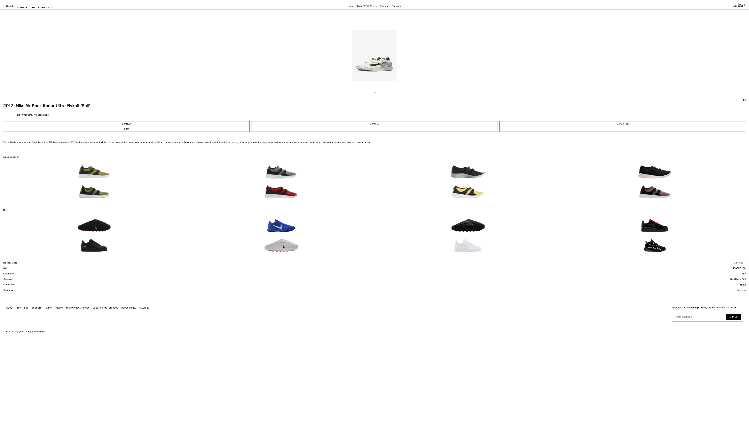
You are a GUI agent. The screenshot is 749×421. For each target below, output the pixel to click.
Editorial (384, 6)
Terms (48, 308)
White (743, 285)
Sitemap (144, 308)
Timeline (396, 6)
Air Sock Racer (41, 115)
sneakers (27, 115)
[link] (94, 172)
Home (351, 6)
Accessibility (128, 308)
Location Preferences (105, 308)
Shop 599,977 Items (367, 6)
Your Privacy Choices (78, 308)
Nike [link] (5, 210)
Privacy (59, 308)
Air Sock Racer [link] (11, 157)
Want (742, 5)
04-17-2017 (740, 263)
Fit (744, 100)
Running (741, 290)
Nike (18, 115)
